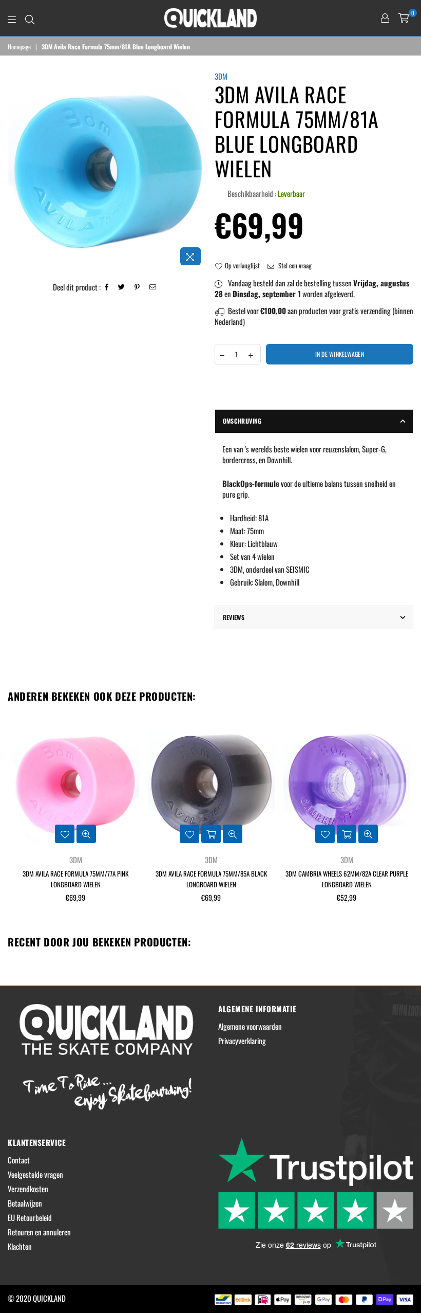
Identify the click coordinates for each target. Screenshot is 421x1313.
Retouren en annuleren (39, 1231)
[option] (107, 170)
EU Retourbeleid (30, 1217)
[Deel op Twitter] (122, 287)
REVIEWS (234, 617)
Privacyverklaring (242, 1040)
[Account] (385, 18)
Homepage (19, 47)
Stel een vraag (294, 265)
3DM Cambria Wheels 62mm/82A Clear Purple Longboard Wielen (346, 878)
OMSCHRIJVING (242, 420)
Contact (19, 1159)
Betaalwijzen (25, 1203)
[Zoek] (30, 18)
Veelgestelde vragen (35, 1174)
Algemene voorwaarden (250, 1026)
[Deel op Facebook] (106, 287)
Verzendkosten (28, 1188)
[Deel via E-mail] (153, 287)
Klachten (20, 1246)
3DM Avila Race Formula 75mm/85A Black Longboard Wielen (211, 878)
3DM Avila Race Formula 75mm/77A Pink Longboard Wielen (75, 878)
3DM (221, 76)
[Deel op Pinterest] (137, 287)
